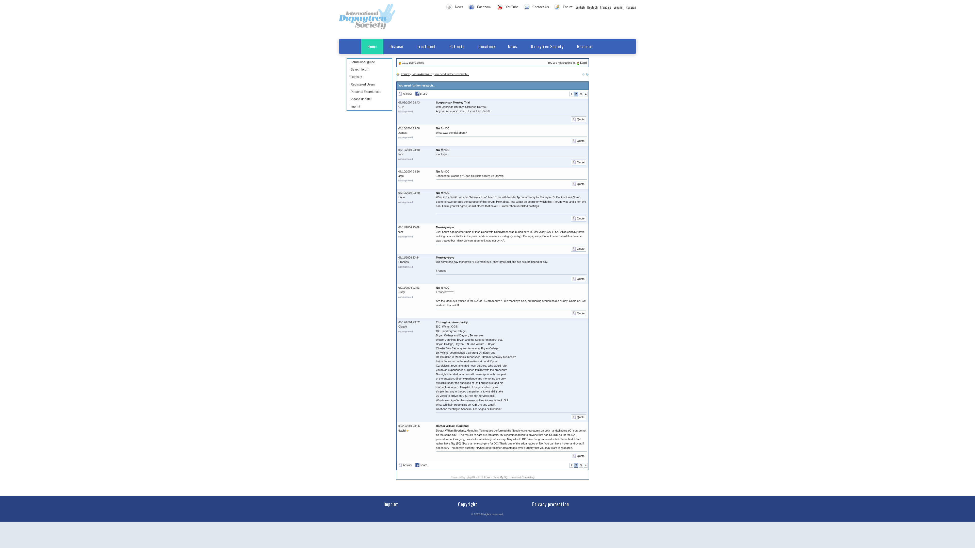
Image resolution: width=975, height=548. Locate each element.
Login (583, 62)
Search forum (360, 69)
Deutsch (592, 7)
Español (618, 7)
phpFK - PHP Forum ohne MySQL (488, 477)
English (580, 7)
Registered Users (363, 84)
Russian (631, 7)
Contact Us (540, 7)
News (459, 7)
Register (356, 77)
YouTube (512, 7)
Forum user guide (363, 62)
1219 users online (413, 62)
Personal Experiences (366, 92)
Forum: (568, 7)
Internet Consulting (522, 477)
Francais (605, 7)
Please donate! (361, 99)
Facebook (484, 7)
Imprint (355, 106)
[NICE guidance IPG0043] (587, 74)
